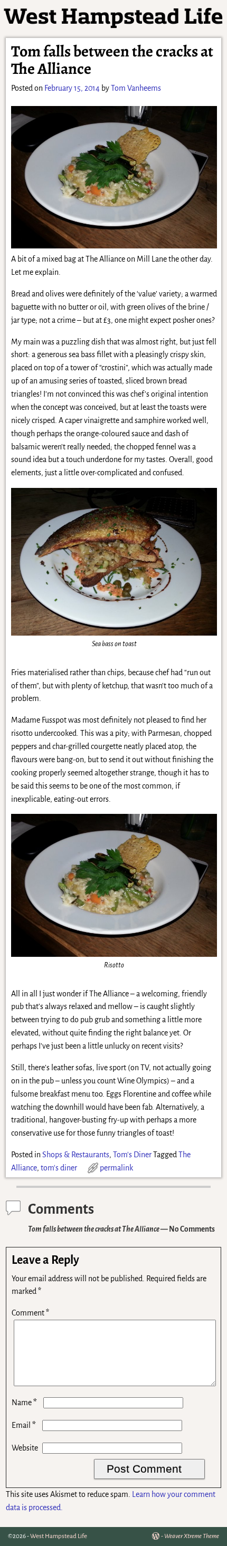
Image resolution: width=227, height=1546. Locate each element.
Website (25, 1448)
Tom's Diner (132, 1154)
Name (24, 1402)
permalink (116, 1168)
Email (24, 1425)
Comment (30, 1313)
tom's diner (59, 1168)
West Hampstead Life (58, 1536)
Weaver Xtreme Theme (191, 1536)
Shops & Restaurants (75, 1154)
